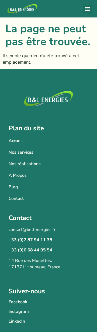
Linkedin (17, 321)
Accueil (16, 141)
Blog (13, 187)
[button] (87, 9)
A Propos (18, 175)
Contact (16, 198)
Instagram (19, 312)
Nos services (21, 152)
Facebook (18, 302)
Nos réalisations (25, 164)
